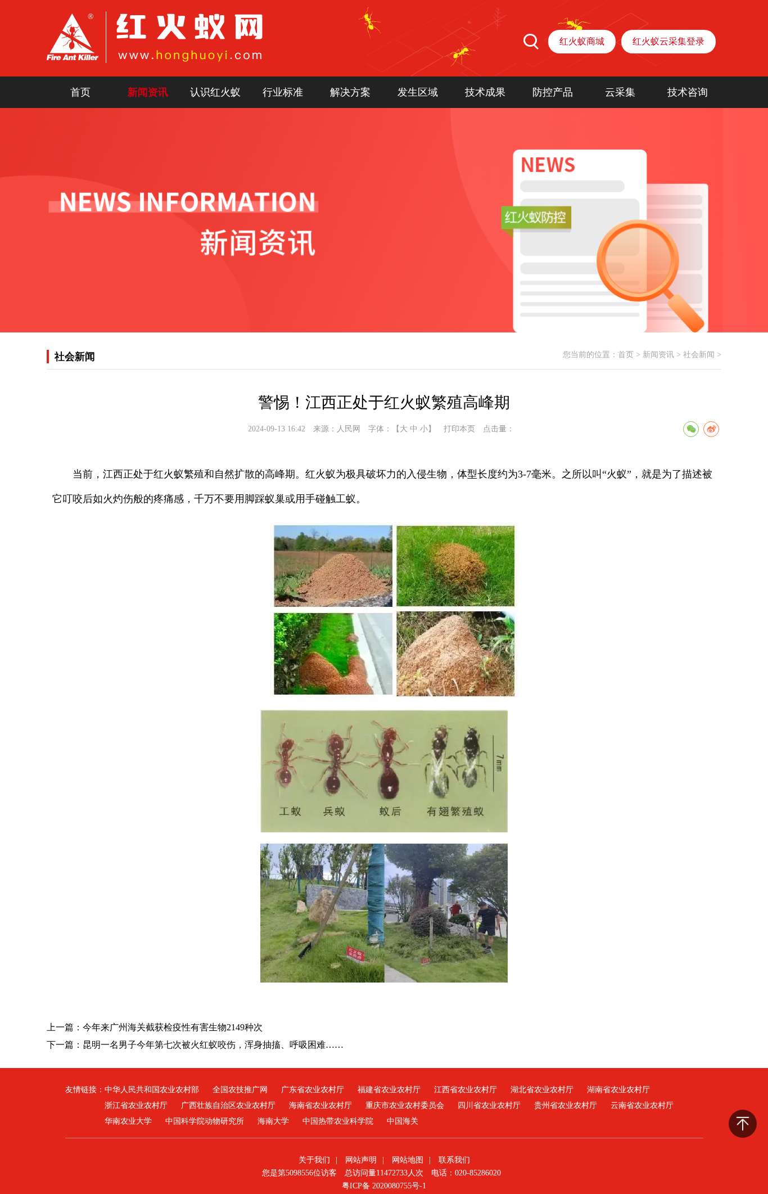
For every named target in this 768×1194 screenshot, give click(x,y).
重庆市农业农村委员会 (404, 1105)
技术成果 (485, 92)
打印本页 (459, 429)
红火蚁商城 (581, 41)
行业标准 (283, 92)
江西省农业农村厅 (465, 1089)
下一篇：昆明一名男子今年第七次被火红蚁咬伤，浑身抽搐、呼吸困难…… (195, 1044)
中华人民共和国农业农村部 (152, 1089)
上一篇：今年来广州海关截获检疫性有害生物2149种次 (155, 1027)
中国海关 (402, 1121)
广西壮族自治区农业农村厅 (228, 1105)
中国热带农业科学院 (337, 1121)
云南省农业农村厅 (642, 1105)
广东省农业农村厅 (312, 1089)
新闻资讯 (148, 92)
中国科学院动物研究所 (204, 1121)
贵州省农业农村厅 (565, 1105)
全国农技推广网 (240, 1089)
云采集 (620, 92)
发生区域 (417, 92)
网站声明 (361, 1160)
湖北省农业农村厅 (542, 1089)
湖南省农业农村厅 (618, 1089)
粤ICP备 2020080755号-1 (384, 1186)
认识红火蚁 (215, 92)
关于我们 (314, 1160)
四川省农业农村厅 (489, 1105)
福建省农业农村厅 (389, 1089)
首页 (80, 92)
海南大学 (273, 1121)
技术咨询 (687, 92)
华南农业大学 (128, 1121)
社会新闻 (699, 354)
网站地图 (407, 1160)
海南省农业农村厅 (320, 1105)
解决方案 (350, 92)
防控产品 (552, 92)
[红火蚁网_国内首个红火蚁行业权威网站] (155, 36)
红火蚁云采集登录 (668, 41)
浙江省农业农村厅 (136, 1105)
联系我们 (454, 1160)
